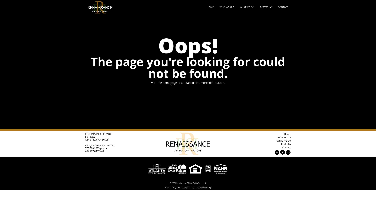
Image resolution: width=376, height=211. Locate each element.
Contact (283, 7)
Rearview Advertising (202, 187)
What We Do (247, 7)
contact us (188, 83)
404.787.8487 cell (94, 151)
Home (210, 7)
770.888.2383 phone (96, 148)
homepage (170, 83)
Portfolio (266, 7)
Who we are (227, 7)
